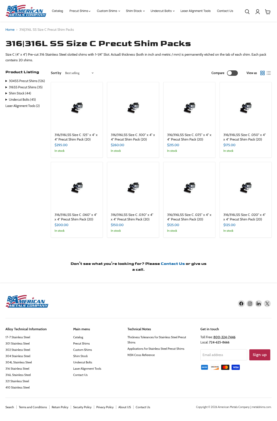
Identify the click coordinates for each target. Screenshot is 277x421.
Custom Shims (107, 11)
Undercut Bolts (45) (22, 100)
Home (9, 30)
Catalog (57, 11)
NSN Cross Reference (141, 355)
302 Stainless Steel (17, 350)
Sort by (56, 73)
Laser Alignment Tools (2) (22, 106)
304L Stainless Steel (18, 362)
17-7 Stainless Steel (17, 337)
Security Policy (82, 407)
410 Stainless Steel (17, 387)
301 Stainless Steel (17, 343)
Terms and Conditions (33, 407)
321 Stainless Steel (17, 381)
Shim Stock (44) (20, 93)
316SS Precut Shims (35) (26, 87)
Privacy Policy (105, 407)
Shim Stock (134, 11)
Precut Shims (79, 11)
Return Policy (60, 407)
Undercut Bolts (161, 11)
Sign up (260, 354)
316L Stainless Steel (18, 375)
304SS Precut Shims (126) (27, 81)
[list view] (269, 73)
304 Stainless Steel (17, 356)
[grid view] (262, 73)
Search (9, 407)
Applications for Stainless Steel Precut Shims (155, 349)
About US (124, 407)
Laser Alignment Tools (195, 11)
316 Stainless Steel (17, 369)
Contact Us (225, 11)
